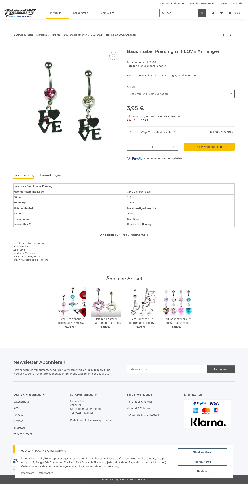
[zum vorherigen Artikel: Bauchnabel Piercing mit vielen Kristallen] (223, 35)
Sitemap (18, 421)
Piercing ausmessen (202, 3)
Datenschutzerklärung (76, 370)
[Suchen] (202, 13)
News (223, 3)
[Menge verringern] (131, 146)
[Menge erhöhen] (174, 146)
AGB (16, 408)
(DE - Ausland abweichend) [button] (161, 132)
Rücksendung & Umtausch (143, 414)
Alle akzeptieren (202, 452)
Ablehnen (202, 471)
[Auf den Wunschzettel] (113, 56)
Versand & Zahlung (138, 408)
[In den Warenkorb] (16, 47)
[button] (213, 13)
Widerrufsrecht (22, 434)
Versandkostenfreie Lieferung (163, 116)
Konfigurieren (202, 461)
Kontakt (237, 3)
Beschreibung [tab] (23, 175)
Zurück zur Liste (24, 34)
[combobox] (181, 94)
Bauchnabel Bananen (153, 66)
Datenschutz (45, 472)
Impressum (27, 472)
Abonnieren (221, 369)
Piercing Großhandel (171, 3)
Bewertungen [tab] (50, 175)
